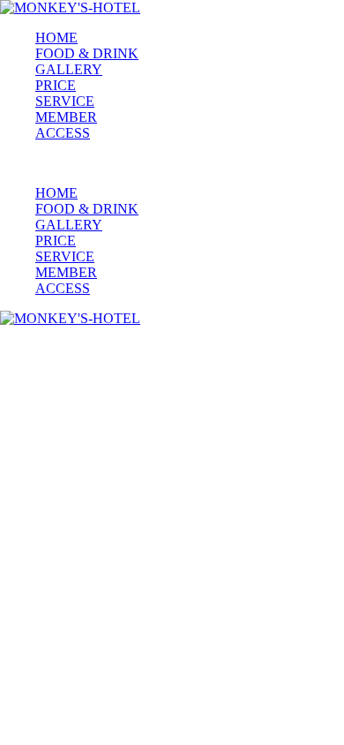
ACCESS (62, 132)
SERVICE (64, 101)
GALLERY (68, 69)
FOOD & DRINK (86, 53)
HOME (56, 37)
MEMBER (66, 116)
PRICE (55, 85)
